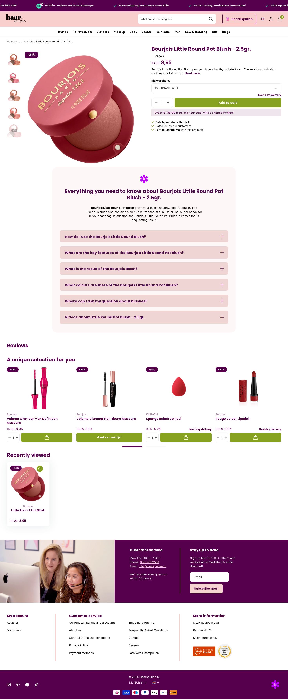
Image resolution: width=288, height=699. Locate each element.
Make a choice (160, 80)
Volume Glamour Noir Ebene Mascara (106, 419)
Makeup (119, 32)
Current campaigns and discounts (92, 622)
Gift (214, 32)
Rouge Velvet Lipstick (233, 419)
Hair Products (82, 32)
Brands (63, 32)
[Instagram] (9, 684)
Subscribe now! (206, 588)
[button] (168, 102)
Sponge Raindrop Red (163, 419)
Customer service (85, 615)
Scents (147, 32)
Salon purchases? (205, 638)
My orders (14, 630)
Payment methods (81, 653)
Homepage (13, 41)
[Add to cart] (46, 437)
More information (209, 615)
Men (178, 32)
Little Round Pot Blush (28, 510)
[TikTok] (36, 684)
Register (12, 622)
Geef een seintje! (109, 437)
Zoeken (210, 19)
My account (17, 615)
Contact (134, 638)
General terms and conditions (89, 638)
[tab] (132, 446)
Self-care (163, 32)
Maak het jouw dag (206, 622)
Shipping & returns (141, 622)
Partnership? (202, 630)
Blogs (226, 32)
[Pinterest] (17, 684)
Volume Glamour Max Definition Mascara (32, 421)
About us (75, 630)
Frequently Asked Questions (148, 630)
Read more (192, 73)
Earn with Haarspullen (144, 653)
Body (133, 32)
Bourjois (28, 41)
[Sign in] (271, 19)
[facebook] (27, 684)
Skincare (103, 32)
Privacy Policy (78, 645)
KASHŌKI (152, 414)
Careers (134, 645)
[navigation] (14, 59)
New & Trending (196, 32)
